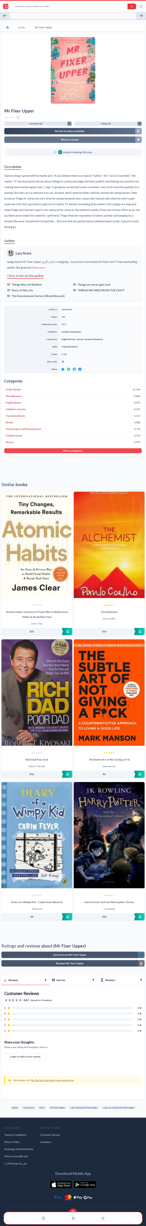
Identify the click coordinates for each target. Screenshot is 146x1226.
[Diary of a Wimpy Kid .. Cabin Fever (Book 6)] (36, 835)
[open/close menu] (141, 6)
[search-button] (131, 6)
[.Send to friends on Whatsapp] (68, 369)
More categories (73, 450)
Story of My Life (22, 290)
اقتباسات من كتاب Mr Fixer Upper (118, 1107)
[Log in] (103, 1218)
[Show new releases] (73, 1210)
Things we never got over (94, 284)
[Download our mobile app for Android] (85, 1184)
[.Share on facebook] (80, 369)
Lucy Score (23, 253)
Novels (80, 339)
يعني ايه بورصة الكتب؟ (15, 1163)
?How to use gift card (16, 1156)
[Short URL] (100, 361)
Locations (45, 1141)
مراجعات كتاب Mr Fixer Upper (83, 1107)
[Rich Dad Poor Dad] (36, 692)
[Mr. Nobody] (5, 15)
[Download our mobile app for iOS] (61, 1184)
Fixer (42, 1107)
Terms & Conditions (15, 1134)
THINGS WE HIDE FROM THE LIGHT (101, 290)
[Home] (7, 27)
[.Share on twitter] (74, 369)
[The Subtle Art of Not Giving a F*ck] (109, 692)
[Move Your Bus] (141, 15)
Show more (38, 267)
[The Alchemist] (109, 545)
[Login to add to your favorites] (18, 117)
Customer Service (50, 1134)
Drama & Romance (94, 339)
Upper (15, 1107)
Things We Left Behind (26, 284)
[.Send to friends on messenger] (62, 369)
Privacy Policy (11, 1141)
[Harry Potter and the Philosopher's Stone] (109, 835)
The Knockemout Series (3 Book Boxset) (38, 296)
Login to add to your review (25, 1056)
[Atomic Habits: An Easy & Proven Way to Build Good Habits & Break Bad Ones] (36, 545)
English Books (68, 339)
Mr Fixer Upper (57, 1107)
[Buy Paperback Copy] (36, 631)
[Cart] (73, 1218)
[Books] (43, 1218)
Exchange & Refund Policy (18, 1149)
